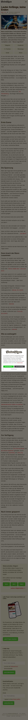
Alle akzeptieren (8, 366)
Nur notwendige (19, 366)
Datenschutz (20, 362)
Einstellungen (14, 369)
